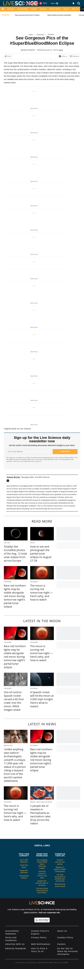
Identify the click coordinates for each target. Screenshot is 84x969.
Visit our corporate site (49, 912)
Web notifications (40, 944)
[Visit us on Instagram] (29, 3)
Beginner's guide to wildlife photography (60, 869)
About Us (62, 931)
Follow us (64, 56)
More (74, 9)
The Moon (51, 34)
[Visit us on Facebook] (22, 3)
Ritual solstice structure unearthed (59, 15)
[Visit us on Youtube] (33, 3)
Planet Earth (55, 9)
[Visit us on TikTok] (40, 3)
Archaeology (23, 9)
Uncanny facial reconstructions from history (42, 890)
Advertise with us (15, 944)
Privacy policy (38, 937)
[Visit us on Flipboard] (37, 3)
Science (43, 9)
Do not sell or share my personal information (67, 951)
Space (66, 9)
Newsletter (76, 56)
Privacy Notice (69, 457)
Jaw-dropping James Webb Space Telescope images (42, 864)
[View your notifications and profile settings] (73, 3)
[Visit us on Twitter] (25, 3)
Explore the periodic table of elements (42, 883)
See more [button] (34, 108)
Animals (10, 9)
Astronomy (40, 34)
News (61, 50)
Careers (61, 944)
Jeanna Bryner (29, 50)
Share (9, 56)
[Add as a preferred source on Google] (42, 920)
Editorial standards (15, 948)
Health (34, 9)
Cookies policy (65, 937)
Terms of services (32, 457)
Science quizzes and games (60, 862)
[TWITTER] (8, 480)
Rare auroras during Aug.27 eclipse (27, 15)
